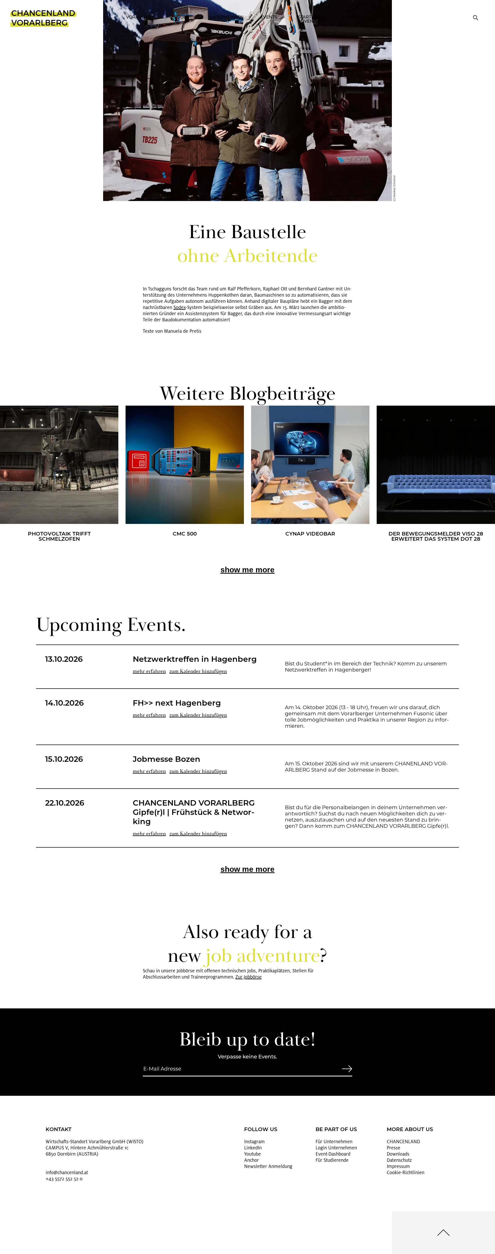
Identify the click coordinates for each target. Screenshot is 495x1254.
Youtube (252, 1154)
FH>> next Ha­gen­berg (177, 704)
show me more (247, 569)
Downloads (398, 1154)
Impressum (398, 1166)
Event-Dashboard (333, 1154)
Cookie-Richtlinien (405, 1172)
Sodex (180, 307)
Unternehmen (226, 17)
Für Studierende (332, 1160)
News (354, 17)
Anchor (251, 1160)
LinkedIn (253, 1148)
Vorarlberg (141, 17)
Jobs (183, 17)
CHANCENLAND (403, 1141)
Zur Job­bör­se (248, 977)
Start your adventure (311, 19)
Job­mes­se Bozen (166, 760)
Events (268, 17)
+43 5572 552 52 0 (64, 1179)
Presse (393, 1148)
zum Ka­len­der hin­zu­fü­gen (198, 671)
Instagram (254, 1141)
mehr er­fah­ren (149, 671)
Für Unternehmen (334, 1141)
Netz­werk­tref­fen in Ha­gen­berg (195, 660)
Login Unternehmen (336, 1148)
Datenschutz (399, 1160)
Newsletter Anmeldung (268, 1166)
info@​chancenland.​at (67, 1172)
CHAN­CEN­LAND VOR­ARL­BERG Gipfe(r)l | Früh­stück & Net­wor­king (194, 813)
